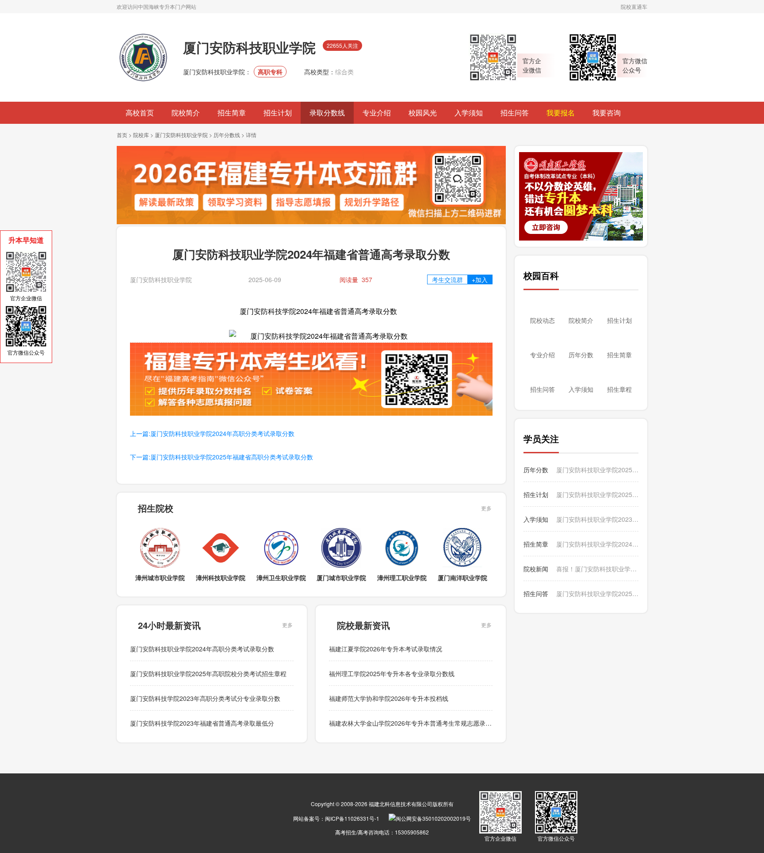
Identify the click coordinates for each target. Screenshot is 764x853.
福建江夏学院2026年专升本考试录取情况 (385, 648)
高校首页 (140, 112)
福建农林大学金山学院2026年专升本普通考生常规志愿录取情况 (416, 723)
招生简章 (232, 112)
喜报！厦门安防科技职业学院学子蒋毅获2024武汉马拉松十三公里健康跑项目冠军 (597, 568)
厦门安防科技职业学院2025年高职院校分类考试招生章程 (208, 673)
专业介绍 (377, 112)
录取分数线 (327, 112)
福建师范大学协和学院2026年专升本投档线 (388, 698)
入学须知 (469, 112)
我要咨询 (606, 112)
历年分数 (581, 354)
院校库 (141, 134)
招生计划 (278, 112)
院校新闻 (535, 568)
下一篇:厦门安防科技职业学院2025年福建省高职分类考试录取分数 (221, 456)
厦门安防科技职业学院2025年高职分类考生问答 (597, 593)
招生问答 (514, 112)
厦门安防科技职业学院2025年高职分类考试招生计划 (597, 494)
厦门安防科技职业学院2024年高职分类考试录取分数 (202, 648)
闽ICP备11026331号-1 (352, 818)
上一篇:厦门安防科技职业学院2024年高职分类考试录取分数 (212, 433)
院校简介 (186, 112)
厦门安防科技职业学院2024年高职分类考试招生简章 (597, 543)
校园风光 (423, 112)
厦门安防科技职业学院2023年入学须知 (597, 519)
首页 (122, 134)
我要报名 (560, 112)
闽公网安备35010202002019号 (433, 818)
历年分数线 (227, 134)
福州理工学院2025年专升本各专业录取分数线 (392, 673)
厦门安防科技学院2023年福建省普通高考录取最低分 (202, 723)
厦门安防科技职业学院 (181, 134)
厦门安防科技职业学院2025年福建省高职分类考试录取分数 (597, 469)
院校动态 (542, 320)
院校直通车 (634, 6)
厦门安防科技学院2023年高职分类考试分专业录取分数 (205, 698)
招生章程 (619, 389)
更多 (486, 508)
